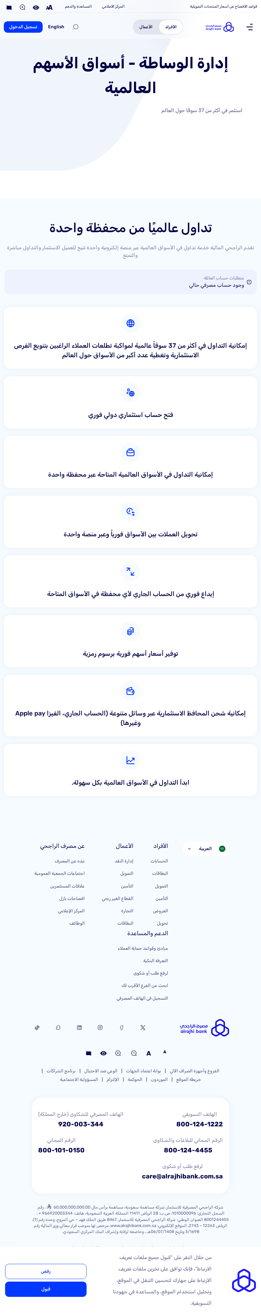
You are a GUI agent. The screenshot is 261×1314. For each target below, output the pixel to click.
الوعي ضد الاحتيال (100, 1071)
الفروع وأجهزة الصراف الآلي (194, 1071)
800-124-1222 (199, 1124)
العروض (160, 911)
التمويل (161, 886)
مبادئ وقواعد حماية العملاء (143, 948)
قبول (45, 1289)
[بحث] (75, 27)
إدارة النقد (124, 861)
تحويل (162, 923)
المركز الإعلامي (71, 911)
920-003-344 (80, 1124)
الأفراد (171, 26)
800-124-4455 (188, 1150)
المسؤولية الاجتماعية (79, 1079)
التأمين (162, 898)
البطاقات (160, 873)
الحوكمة (135, 1079)
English (56, 27)
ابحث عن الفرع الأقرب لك (145, 985)
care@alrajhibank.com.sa (182, 1176)
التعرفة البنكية (155, 960)
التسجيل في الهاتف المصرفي (142, 998)
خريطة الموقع (188, 1079)
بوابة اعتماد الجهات (143, 1071)
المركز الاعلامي (113, 6)
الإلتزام (113, 1079)
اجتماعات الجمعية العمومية (59, 873)
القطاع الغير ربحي (117, 898)
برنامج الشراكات (61, 1071)
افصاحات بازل (72, 898)
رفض (46, 1271)
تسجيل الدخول (23, 27)
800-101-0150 (61, 1150)
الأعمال (145, 26)
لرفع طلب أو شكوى (150, 973)
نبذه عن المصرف (70, 861)
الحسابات (159, 861)
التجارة (127, 911)
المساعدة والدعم (78, 6)
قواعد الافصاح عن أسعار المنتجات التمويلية (223, 6)
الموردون (159, 1079)
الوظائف (77, 923)
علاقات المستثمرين (67, 886)
